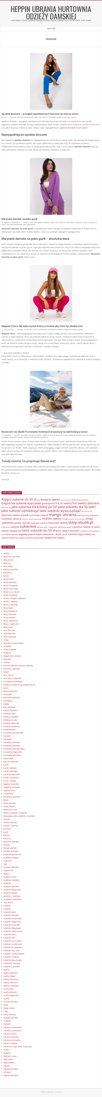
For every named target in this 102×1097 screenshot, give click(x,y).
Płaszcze (7, 838)
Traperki (7, 1021)
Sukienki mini (9, 937)
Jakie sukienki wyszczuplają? (60, 511)
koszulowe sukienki (38, 515)
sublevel (7, 905)
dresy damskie (9, 649)
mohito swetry (52, 518)
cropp (6, 640)
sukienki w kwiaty (11, 957)
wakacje (6, 1053)
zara (73, 117)
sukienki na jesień (64, 527)
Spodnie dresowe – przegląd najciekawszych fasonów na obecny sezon (39, 113)
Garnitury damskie (11, 668)
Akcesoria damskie (11, 556)
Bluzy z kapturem (11, 624)
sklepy (6, 873)
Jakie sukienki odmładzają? (20, 511)
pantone (7, 829)
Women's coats (10, 1056)
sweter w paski (91, 526)
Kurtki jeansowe (10, 771)
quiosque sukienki (39, 522)
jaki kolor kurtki (86, 511)
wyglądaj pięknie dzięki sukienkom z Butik (39, 534)
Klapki (6, 704)
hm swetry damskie (85, 503)
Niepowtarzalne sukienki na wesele (19, 816)
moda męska (9, 806)
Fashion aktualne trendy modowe (18, 665)
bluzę (38, 500)
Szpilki (6, 998)
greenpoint (48, 503)
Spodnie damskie (11, 886)
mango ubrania (62, 514)
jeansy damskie (10, 691)
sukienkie (28, 526)
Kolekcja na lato (10, 720)
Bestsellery (8, 566)
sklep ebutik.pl (80, 522)
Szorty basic (8, 989)
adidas (6, 553)
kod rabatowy (9, 707)
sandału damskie (11, 867)
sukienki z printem (11, 966)
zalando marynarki (14, 225)
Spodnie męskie (10, 893)
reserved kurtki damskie (65, 435)
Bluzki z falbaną (10, 601)
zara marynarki (29, 225)
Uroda (6, 1049)
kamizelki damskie (11, 697)
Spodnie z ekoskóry (11, 896)
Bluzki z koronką (10, 604)
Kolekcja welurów (11, 723)
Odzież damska (10, 822)
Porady (6, 845)
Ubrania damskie (11, 1037)
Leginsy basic (9, 790)
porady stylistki (22, 522)
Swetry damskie (10, 973)
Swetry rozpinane (11, 985)
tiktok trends (9, 1008)
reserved (59, 117)
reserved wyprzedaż (32, 437)
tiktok (5, 1005)
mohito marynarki (67, 222)
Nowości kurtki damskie (77, 519)
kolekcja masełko (10, 716)
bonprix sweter (50, 499)
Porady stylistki (10, 848)
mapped (61, 330)
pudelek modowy (11, 857)
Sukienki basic (9, 912)
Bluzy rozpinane (10, 620)
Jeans (5, 688)
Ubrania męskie (10, 1043)
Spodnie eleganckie (12, 889)
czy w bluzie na (66, 500)
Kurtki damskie (10, 768)
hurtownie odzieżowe (12, 681)
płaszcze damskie (11, 841)
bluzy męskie (9, 617)
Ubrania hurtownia (11, 1040)
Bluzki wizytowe (10, 595)
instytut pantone (40, 330)
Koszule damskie (10, 761)
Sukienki (7, 909)
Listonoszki (8, 793)
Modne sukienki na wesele (15, 813)
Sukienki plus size (11, 950)
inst (31, 330)
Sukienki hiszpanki (11, 925)
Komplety (7, 739)
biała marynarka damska (39, 222)
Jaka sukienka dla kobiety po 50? (35, 507)
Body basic (8, 627)
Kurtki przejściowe (11, 774)
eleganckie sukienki (12, 656)
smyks (80, 330)
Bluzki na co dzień (11, 592)
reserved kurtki (49, 435)
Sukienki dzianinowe (12, 918)
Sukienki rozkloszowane (13, 953)
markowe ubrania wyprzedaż (31, 519)
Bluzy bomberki (10, 611)
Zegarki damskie (10, 1075)
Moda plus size (10, 809)
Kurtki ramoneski (11, 777)
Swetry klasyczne (10, 979)
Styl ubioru (8, 902)
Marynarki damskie (11, 797)
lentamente (52, 330)
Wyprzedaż (8, 1059)
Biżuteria (7, 572)
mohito (45, 117)
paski (5, 832)
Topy (5, 1011)
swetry (6, 969)
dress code (54, 222)
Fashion (6, 662)
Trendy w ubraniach (12, 222)
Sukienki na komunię (12, 944)
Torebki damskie (10, 1017)
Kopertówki (8, 758)
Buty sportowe (9, 636)
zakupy (6, 1065)
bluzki (6, 576)
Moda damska (9, 803)
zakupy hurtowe (10, 1069)
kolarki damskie (10, 710)
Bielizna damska (10, 569)
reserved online (82, 435)
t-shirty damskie (10, 1001)
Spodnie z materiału (12, 899)
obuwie (6, 819)
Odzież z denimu (10, 825)
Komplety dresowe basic (14, 748)
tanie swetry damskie (67, 530)
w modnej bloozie (9, 534)
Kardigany (7, 700)
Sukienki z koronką (11, 963)
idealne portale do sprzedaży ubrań (19, 684)
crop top (37, 117)
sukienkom (77, 526)
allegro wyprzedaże (25, 117)
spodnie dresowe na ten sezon (73, 127)
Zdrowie (7, 1072)
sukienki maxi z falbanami (47, 527)
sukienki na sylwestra (12, 947)
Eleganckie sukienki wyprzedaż (21, 503)
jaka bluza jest (6, 507)
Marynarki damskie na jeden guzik (19, 219)
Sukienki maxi (9, 934)
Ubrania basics (10, 1033)
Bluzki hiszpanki (10, 585)
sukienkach (5, 527)
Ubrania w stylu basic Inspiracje (17, 1046)
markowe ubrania (11, 518)
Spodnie (7, 883)
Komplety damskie (11, 742)
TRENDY (7, 1024)
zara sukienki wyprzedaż (76, 534)
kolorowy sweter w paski (15, 515)
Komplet (7, 736)
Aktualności (9, 330)
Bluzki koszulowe (10, 588)
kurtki (5, 764)
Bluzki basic (8, 579)
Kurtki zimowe (9, 780)
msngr (67, 330)
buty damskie (9, 633)
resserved (44, 437)
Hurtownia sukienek (12, 678)
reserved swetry (58, 523)
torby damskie (9, 1014)
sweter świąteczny (11, 530)
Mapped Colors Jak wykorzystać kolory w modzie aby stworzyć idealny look (42, 326)
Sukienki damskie (11, 915)
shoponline (8, 870)
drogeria (7, 652)
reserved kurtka (35, 435)
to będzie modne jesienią (89, 531)
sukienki (14, 526)
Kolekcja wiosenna (11, 726)
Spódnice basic (10, 877)
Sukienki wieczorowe (12, 960)
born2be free (9, 630)
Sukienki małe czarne (12, 931)
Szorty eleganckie (11, 995)
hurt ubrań (8, 675)
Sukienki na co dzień (12, 941)
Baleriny (7, 563)
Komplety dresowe (11, 745)
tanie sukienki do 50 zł (38, 530)
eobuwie (7, 659)
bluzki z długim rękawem (14, 598)
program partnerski (12, 854)
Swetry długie (9, 976)
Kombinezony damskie (13, 732)
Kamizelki (7, 694)
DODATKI (7, 646)
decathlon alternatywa (13, 643)
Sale (5, 117)
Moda (5, 800)
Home (6, 672)
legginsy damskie (11, 784)
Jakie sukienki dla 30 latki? (77, 507)
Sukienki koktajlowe (12, 928)
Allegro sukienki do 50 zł (18, 499)
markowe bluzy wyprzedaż (87, 515)
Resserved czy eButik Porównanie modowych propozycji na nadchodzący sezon (44, 431)
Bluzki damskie (10, 582)
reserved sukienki (16, 437)
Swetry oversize (10, 982)
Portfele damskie (10, 851)
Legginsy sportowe (11, 787)
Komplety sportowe (12, 755)
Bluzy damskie (9, 614)
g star (26, 330)
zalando (67, 117)
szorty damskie (10, 992)
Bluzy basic (8, 608)
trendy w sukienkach (12, 1027)
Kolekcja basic (9, 713)
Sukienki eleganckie (12, 921)
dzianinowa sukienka (80, 500)
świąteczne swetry (54, 537)
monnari (52, 117)
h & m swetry (64, 503)
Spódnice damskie (11, 880)
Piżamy (6, 835)
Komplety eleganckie (12, 752)
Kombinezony (9, 729)
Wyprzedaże (8, 1062)
